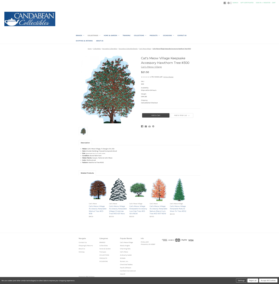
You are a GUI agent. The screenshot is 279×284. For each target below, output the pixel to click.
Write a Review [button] (168, 77)
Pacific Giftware (125, 268)
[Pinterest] (228, 3)
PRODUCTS (153, 35)
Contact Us (181, 35)
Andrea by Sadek (126, 255)
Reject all (252, 280)
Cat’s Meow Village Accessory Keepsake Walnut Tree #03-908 (98, 210)
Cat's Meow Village (126, 242)
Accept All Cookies (268, 280)
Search (235, 3)
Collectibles (93, 35)
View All (122, 274)
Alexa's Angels (125, 246)
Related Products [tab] (87, 173)
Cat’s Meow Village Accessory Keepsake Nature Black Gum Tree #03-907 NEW (158, 210)
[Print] (149, 126)
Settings (241, 280)
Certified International (128, 271)
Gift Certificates (247, 3)
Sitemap (82, 252)
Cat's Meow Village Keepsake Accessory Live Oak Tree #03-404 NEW (138, 210)
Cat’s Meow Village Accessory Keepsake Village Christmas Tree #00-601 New (118, 210)
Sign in (258, 3)
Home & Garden (110, 35)
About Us (99, 41)
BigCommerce (90, 276)
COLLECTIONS (139, 35)
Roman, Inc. (124, 261)
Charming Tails (125, 249)
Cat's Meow (124, 252)
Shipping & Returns (84, 41)
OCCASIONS (167, 35)
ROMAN (122, 258)
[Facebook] (225, 3)
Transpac (126, 35)
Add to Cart (98, 191)
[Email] (146, 126)
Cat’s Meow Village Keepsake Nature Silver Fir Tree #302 (178, 208)
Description (85, 143)
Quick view (98, 188)
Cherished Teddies (126, 264)
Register (267, 3)
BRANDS (79, 35)
